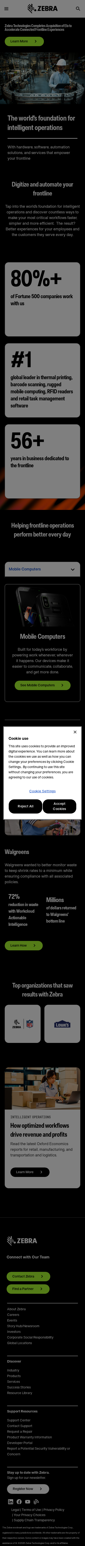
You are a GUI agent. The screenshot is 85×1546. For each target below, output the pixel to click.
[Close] (75, 732)
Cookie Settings (42, 791)
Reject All (25, 806)
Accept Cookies (59, 806)
